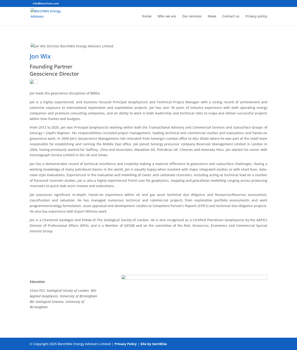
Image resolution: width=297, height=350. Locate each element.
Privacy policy (256, 16)
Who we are (167, 16)
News (212, 16)
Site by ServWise (153, 344)
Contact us (230, 16)
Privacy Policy (126, 344)
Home (147, 16)
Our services (192, 16)
